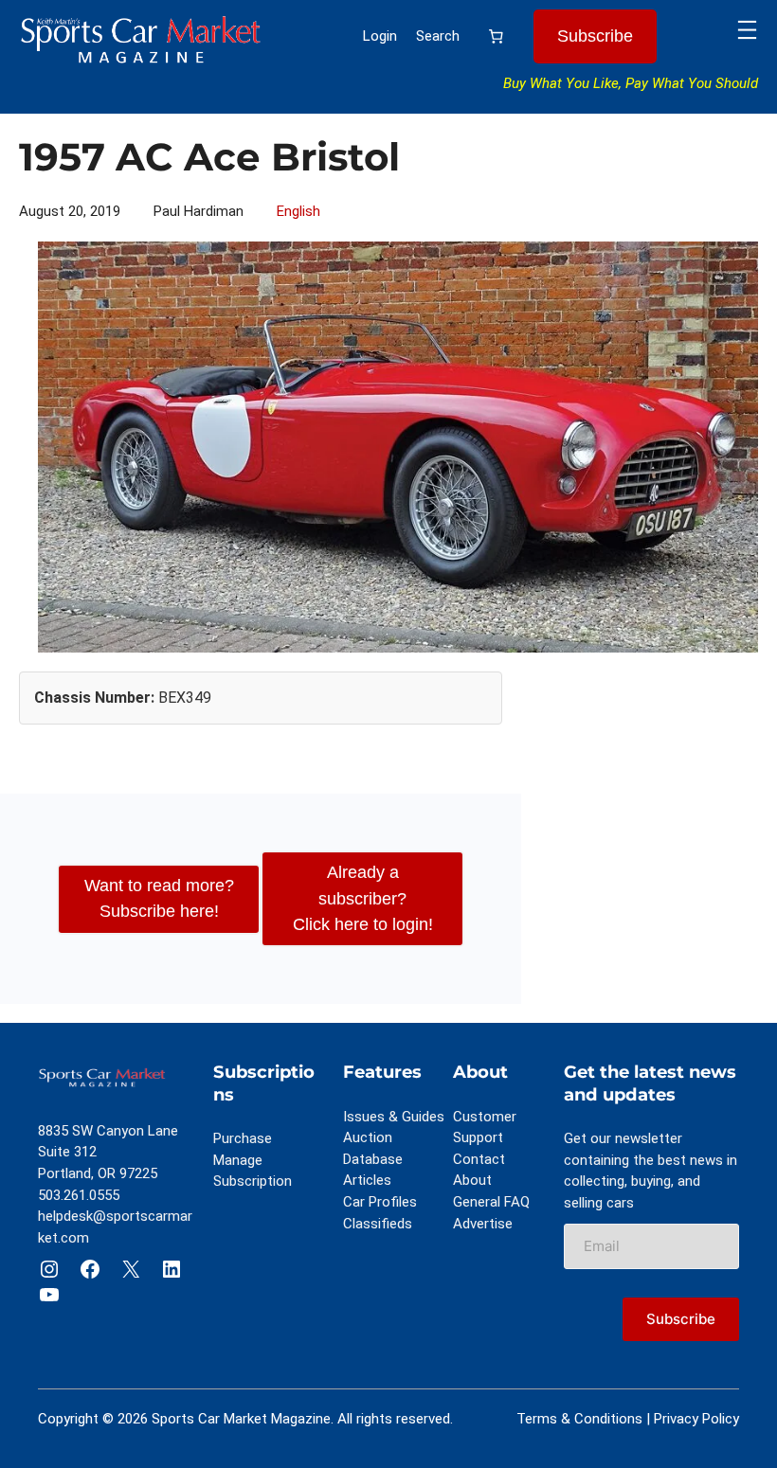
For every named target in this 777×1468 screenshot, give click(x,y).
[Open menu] (747, 29)
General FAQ (491, 1201)
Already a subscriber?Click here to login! (363, 898)
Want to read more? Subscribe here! (159, 898)
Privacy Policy (696, 1418)
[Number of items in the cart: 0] (497, 37)
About (472, 1180)
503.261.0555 (78, 1195)
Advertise (483, 1223)
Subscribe (595, 36)
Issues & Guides (393, 1116)
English (298, 211)
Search (438, 36)
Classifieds (377, 1223)
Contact (479, 1159)
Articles (367, 1180)
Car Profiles (380, 1201)
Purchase (242, 1138)
